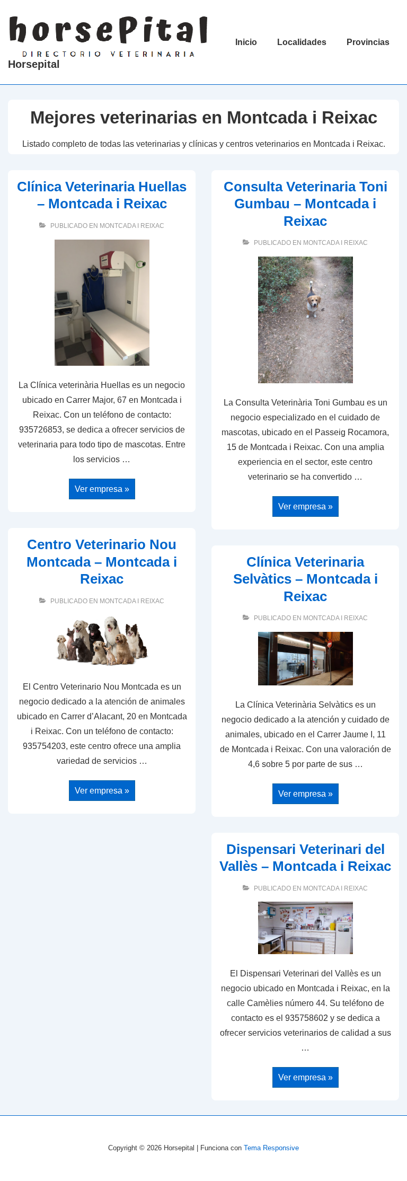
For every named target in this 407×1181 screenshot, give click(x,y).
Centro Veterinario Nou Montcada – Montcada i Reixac (101, 561)
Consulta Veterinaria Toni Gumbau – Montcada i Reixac (305, 204)
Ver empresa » (101, 490)
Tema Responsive (271, 1148)
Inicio (246, 42)
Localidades (301, 42)
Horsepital (34, 64)
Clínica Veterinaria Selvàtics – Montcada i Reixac (305, 579)
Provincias (368, 42)
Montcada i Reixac (132, 226)
